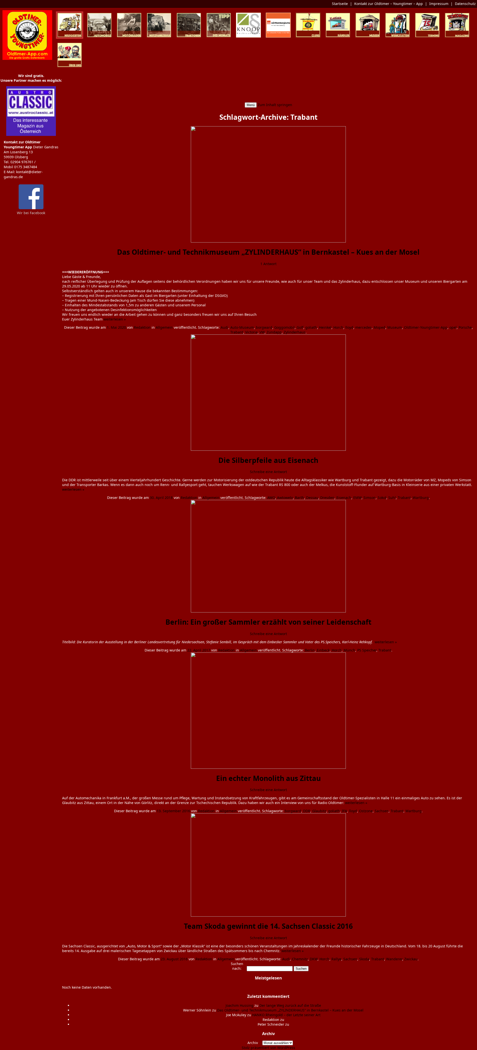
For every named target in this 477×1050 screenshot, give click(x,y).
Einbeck (323, 650)
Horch (338, 327)
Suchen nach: (237, 966)
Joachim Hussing (239, 1005)
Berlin (310, 650)
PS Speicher (366, 650)
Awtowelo (285, 497)
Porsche (465, 327)
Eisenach (343, 497)
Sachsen (382, 810)
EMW (357, 497)
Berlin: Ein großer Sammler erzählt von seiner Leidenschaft (268, 622)
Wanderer (394, 959)
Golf (300, 327)
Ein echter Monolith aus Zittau (268, 778)
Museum (394, 327)
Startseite (340, 3)
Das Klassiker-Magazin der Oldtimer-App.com (268, 81)
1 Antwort (268, 263)
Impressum (438, 3)
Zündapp (274, 332)
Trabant (236, 332)
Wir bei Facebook (31, 212)
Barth (299, 497)
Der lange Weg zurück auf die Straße (290, 1005)
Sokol (382, 497)
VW (262, 332)
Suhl (392, 497)
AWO (271, 497)
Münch (349, 650)
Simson (369, 497)
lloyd (349, 327)
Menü (251, 105)
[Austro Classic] (31, 134)
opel (453, 327)
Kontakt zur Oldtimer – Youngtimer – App (388, 3)
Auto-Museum (242, 327)
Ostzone (366, 810)
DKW (314, 959)
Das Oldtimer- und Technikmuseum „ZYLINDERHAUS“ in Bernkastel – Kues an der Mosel (268, 252)
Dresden (327, 497)
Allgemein (164, 327)
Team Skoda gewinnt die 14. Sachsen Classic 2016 (268, 926)
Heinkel (325, 327)
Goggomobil (284, 327)
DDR (306, 810)
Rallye (336, 959)
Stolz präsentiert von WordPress (268, 1047)
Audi (224, 327)
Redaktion (142, 327)
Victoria (251, 332)
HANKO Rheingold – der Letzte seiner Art (286, 1014)
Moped (379, 327)
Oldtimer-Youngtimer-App (425, 327)
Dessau (312, 497)
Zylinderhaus (295, 332)
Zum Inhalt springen (275, 104)
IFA (344, 810)
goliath (311, 327)
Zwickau (411, 959)
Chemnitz (300, 959)
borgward (264, 327)
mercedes (363, 327)
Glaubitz (319, 810)
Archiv (252, 1042)
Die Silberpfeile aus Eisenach (268, 460)
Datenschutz (465, 3)
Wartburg (421, 497)
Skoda (364, 959)
